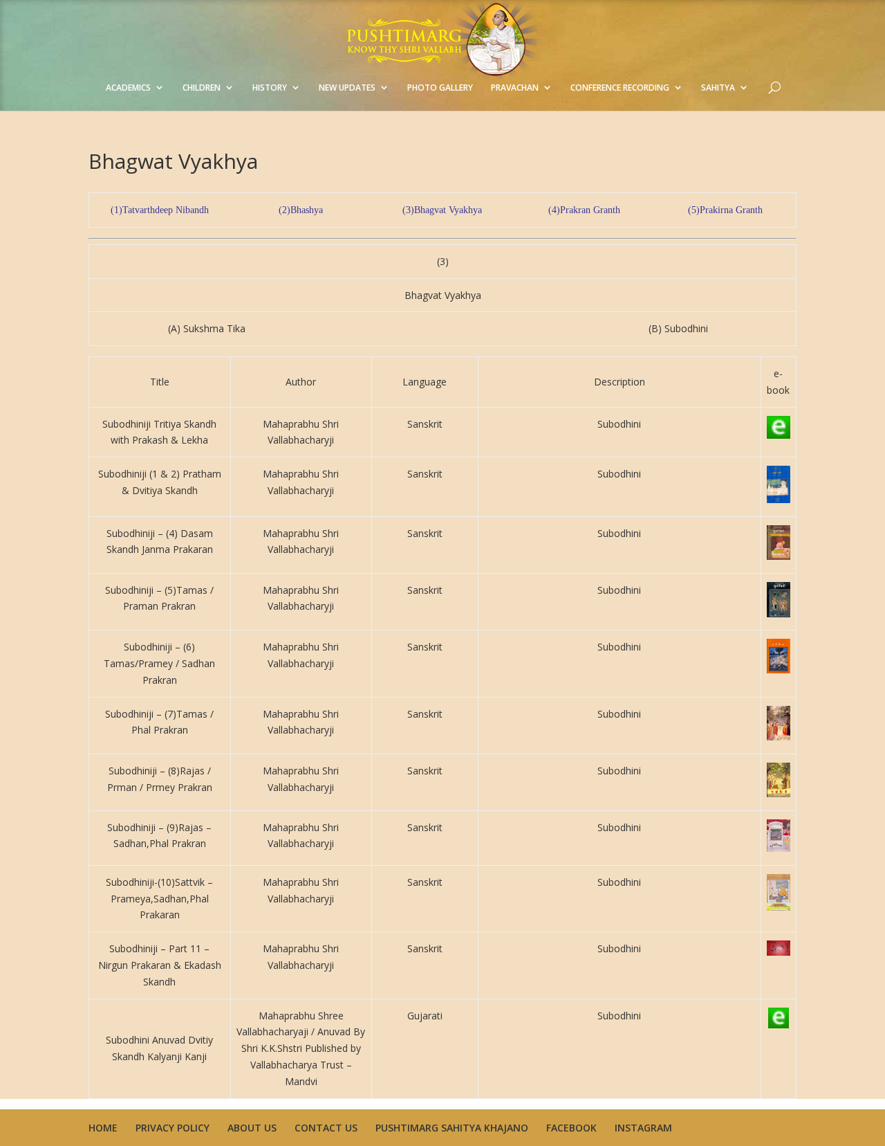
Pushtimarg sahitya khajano (451, 1127)
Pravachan (515, 87)
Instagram (643, 1127)
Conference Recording (619, 87)
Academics (128, 87)
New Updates (347, 87)
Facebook (571, 1127)
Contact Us (326, 1127)
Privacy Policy (172, 1127)
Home (103, 1127)
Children (202, 87)
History (269, 87)
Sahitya (718, 87)
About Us (252, 1127)
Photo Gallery (440, 87)
